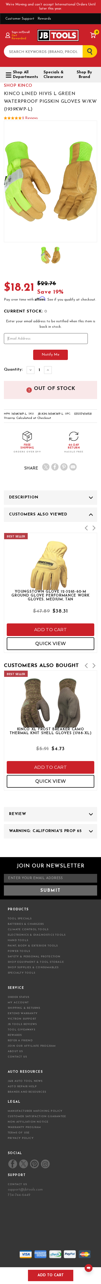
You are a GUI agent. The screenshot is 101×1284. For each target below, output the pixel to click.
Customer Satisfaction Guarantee (37, 1116)
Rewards (44, 18)
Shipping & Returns (24, 1008)
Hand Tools (18, 940)
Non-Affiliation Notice (28, 1122)
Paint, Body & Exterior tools (33, 945)
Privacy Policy (21, 1138)
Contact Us (17, 1056)
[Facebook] (55, 467)
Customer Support (19, 18)
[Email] (73, 467)
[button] (86, 528)
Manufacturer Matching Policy (35, 1111)
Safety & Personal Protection (34, 956)
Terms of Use (19, 1132)
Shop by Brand (84, 75)
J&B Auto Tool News (25, 1081)
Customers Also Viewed (38, 514)
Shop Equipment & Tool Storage (36, 962)
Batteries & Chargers (26, 924)
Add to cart (50, 629)
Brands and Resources (27, 1092)
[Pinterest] (64, 467)
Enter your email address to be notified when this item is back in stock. (50, 324)
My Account (18, 1002)
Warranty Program (24, 1127)
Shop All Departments (24, 75)
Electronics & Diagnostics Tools (37, 935)
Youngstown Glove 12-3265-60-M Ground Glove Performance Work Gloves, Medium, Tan (50, 595)
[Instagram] (45, 1164)
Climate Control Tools (28, 929)
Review (17, 814)
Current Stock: (25, 311)
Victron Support (22, 1018)
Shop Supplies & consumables (33, 967)
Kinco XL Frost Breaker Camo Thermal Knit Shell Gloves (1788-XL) (51, 731)
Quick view (50, 643)
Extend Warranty (23, 1013)
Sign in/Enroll (21, 32)
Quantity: (13, 369)
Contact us (17, 1184)
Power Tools (19, 951)
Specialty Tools (21, 973)
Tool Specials (20, 918)
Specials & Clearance (53, 75)
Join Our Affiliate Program (32, 1046)
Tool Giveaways (21, 1029)
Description (23, 497)
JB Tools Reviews (22, 1024)
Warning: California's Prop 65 (45, 831)
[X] (45, 467)
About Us (15, 1051)
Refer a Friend (20, 1040)
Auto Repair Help (22, 1086)
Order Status (18, 997)
